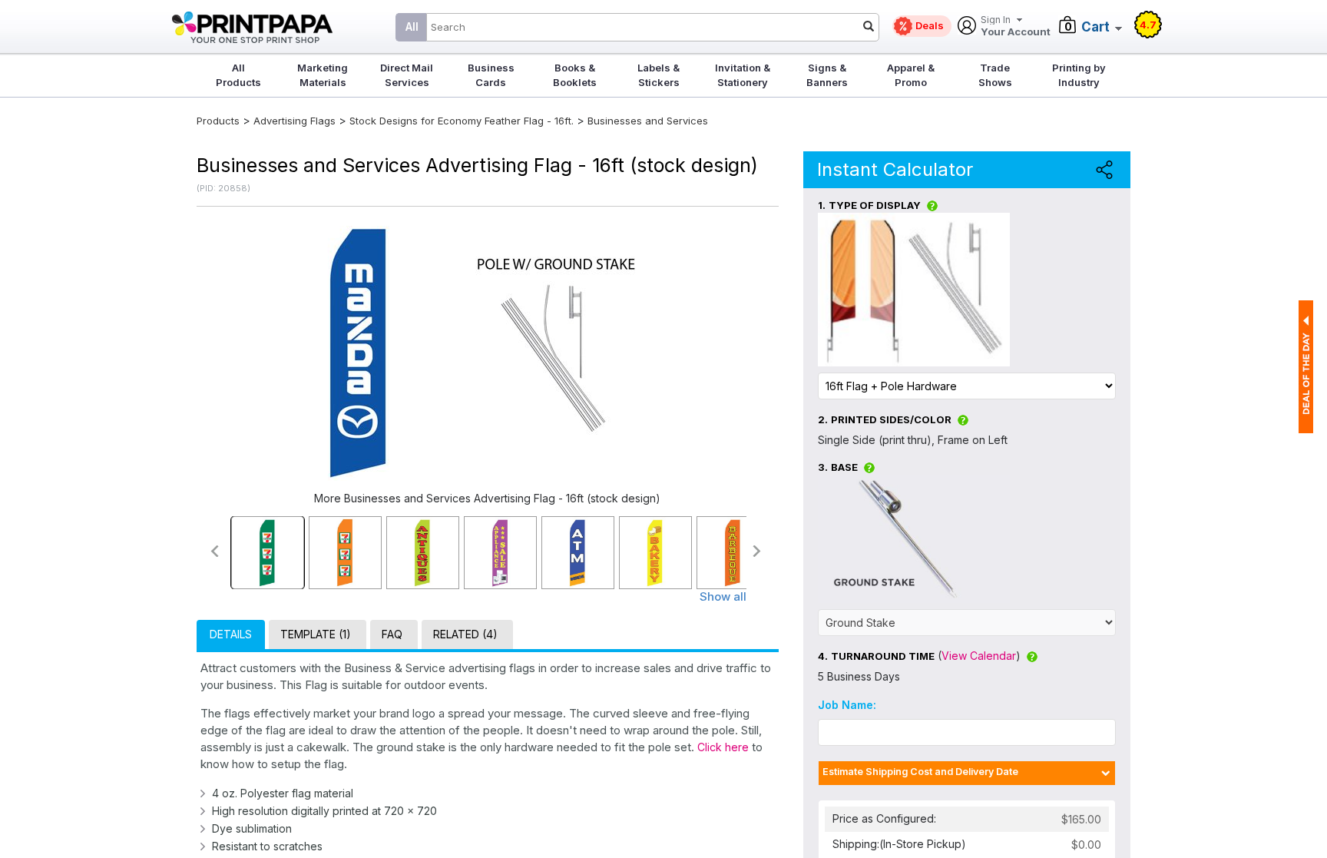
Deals (929, 25)
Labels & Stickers (658, 74)
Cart (1095, 27)
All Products (238, 74)
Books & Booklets (575, 74)
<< (214, 551)
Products (218, 120)
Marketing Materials (322, 74)
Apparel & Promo (911, 74)
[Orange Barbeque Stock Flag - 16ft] (733, 552)
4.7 (1148, 24)
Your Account (1016, 26)
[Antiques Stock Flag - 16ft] (422, 552)
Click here (723, 747)
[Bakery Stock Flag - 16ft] (655, 552)
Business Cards (491, 74)
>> (757, 551)
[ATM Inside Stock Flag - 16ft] (577, 552)
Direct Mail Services (406, 74)
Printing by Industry (1079, 74)
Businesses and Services (647, 120)
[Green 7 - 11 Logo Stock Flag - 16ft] (267, 552)
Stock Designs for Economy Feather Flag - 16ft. (461, 120)
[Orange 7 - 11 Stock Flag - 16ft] (345, 552)
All (412, 26)
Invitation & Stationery (742, 74)
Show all (723, 596)
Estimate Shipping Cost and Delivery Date (920, 771)
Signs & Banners (827, 74)
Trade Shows (995, 74)
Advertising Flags (294, 120)
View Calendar (978, 655)
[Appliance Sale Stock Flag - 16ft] (500, 552)
